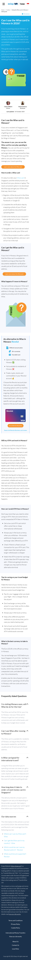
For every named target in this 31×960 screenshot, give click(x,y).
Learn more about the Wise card (13, 167)
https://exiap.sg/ (16, 866)
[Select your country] (28, 4)
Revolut (15, 341)
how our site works (15, 914)
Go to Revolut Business (15, 425)
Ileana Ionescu (22, 106)
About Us (15, 941)
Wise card (20, 178)
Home (2, 10)
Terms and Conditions (16, 920)
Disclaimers (27, 14)
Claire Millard (8, 106)
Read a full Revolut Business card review (15, 430)
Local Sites (15, 949)
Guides (8, 10)
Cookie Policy (15, 928)
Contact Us (15, 945)
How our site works (15, 936)
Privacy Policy (15, 924)
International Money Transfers (15, 933)
